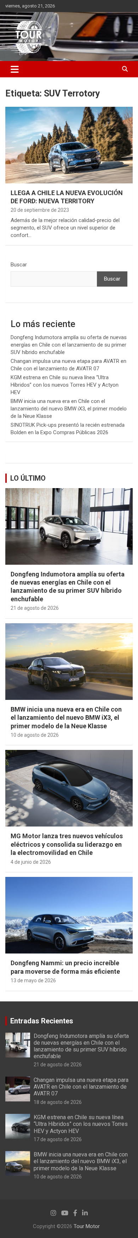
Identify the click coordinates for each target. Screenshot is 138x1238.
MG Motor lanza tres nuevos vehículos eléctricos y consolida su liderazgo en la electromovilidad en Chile (67, 844)
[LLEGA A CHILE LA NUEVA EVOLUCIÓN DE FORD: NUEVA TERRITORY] (69, 144)
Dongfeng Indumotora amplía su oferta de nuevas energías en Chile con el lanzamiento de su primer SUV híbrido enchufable (69, 344)
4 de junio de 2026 (31, 862)
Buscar (19, 264)
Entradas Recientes (41, 1021)
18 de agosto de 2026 (58, 1102)
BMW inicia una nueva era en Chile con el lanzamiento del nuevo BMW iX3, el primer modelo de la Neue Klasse (69, 408)
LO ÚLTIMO (28, 478)
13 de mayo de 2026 (33, 980)
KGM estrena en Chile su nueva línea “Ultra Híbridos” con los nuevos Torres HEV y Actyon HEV (65, 385)
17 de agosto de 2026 (58, 1139)
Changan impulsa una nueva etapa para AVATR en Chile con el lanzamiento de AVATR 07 (81, 1087)
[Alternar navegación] (14, 69)
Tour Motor (87, 1226)
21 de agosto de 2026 (35, 608)
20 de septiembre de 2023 (40, 210)
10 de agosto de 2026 (35, 735)
